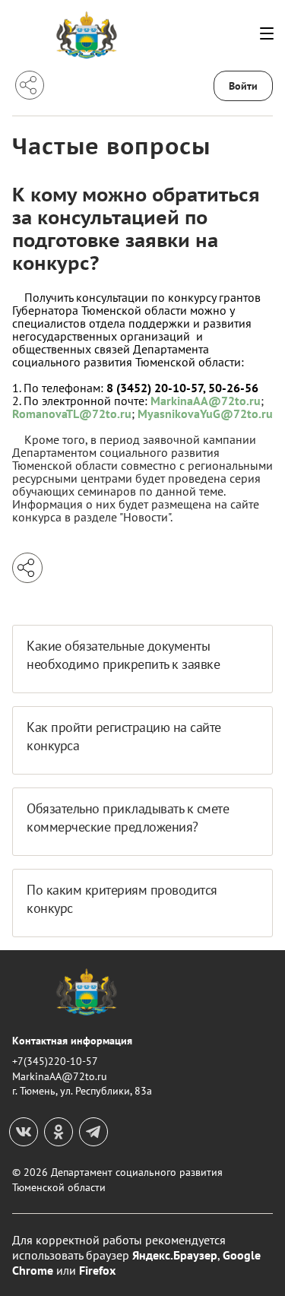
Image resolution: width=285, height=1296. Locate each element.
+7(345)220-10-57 (55, 1061)
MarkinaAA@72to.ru (205, 400)
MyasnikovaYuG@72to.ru (205, 413)
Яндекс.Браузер (174, 1255)
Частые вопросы (111, 145)
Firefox (97, 1270)
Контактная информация (72, 1040)
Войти (243, 86)
